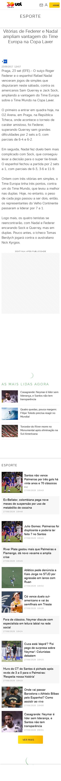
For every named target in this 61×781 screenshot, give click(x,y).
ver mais (28, 739)
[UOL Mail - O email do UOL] (41, 5)
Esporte (30, 16)
